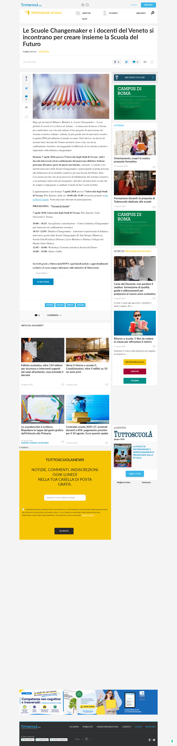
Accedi (134, 5)
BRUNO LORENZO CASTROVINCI (35, 443)
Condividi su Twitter (87, 4)
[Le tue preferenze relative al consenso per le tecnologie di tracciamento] (172, 741)
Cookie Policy (43, 739)
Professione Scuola (135, 362)
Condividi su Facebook (82, 4)
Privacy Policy (28, 739)
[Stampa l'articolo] (151, 62)
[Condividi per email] (145, 62)
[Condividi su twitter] (126, 62)
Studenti (135, 381)
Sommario (146, 483)
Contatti (126, 727)
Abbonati (148, 5)
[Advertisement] (135, 405)
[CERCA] (151, 14)
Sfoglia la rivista (123, 483)
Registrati (151, 727)
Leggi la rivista (135, 474)
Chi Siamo (74, 727)
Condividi (62, 384)
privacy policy (87, 515)
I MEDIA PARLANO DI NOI (107, 727)
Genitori (135, 371)
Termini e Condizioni (59, 739)
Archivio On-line (135, 77)
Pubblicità (88, 727)
